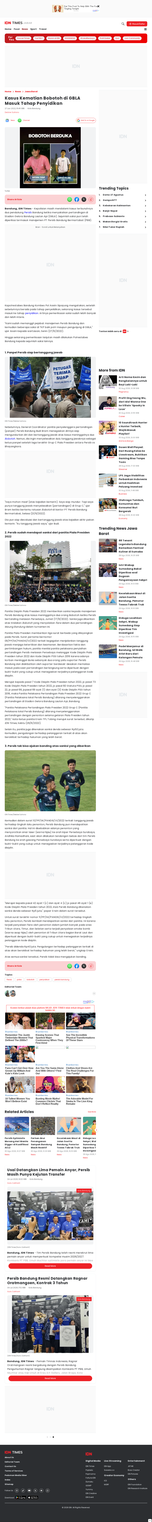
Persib (28, 212)
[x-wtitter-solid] (83, 199)
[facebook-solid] (76, 199)
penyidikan (31, 313)
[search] (123, 24)
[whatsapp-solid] (69, 199)
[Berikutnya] (96, 1130)
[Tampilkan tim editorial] (94, 993)
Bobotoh (10, 438)
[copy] (91, 199)
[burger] (145, 29)
